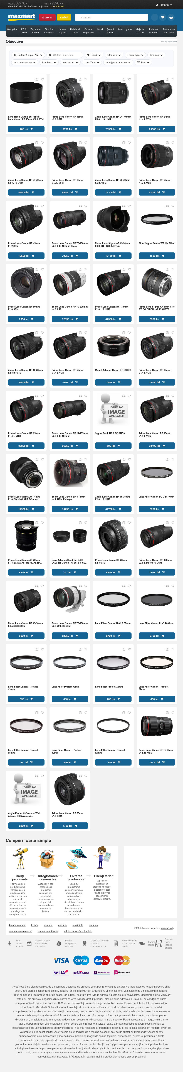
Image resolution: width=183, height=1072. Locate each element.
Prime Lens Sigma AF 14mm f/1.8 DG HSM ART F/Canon (24, 498)
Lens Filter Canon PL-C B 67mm (113, 623)
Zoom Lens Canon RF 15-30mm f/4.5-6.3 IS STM (25, 624)
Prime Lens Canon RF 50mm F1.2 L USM (154, 181)
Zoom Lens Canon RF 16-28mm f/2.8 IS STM (25, 371)
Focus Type (133, 55)
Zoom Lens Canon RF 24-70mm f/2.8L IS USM (25, 181)
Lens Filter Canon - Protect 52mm (66, 751)
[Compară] (36, 79)
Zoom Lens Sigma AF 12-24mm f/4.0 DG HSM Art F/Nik (112, 244)
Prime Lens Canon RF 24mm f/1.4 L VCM (154, 118)
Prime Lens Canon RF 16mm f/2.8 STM (67, 118)
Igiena (129, 29)
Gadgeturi (12, 29)
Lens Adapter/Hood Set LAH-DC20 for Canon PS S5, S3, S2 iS (68, 561)
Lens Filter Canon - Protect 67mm (153, 688)
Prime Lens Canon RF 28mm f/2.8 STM (111, 561)
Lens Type (90, 62)
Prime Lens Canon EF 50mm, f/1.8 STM (24, 308)
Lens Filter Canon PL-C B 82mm (156, 623)
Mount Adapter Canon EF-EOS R (113, 370)
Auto (120, 29)
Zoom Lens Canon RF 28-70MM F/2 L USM (112, 181)
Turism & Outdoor (153, 31)
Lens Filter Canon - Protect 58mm (23, 751)
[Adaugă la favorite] (42, 79)
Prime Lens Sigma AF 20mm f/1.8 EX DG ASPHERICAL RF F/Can (24, 561)
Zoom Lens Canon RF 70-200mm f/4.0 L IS (70, 308)
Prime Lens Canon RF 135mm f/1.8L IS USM (111, 308)
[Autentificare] (154, 17)
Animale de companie (169, 31)
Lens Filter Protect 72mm (109, 686)
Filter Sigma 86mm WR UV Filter (157, 243)
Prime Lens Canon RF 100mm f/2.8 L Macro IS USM (155, 561)
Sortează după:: (28, 55)
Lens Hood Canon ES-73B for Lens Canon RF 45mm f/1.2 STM (26, 118)
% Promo (47, 17)
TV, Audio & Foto (36, 31)
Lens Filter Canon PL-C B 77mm (156, 496)
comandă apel (57, 6)
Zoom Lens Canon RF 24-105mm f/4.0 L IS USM (113, 118)
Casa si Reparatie (88, 31)
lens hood (47, 62)
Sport (100, 29)
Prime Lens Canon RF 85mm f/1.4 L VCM (24, 434)
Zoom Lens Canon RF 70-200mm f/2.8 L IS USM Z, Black (70, 244)
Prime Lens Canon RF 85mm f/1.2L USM (67, 181)
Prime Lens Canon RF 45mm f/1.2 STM (24, 244)
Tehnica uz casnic (49, 31)
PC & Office (24, 31)
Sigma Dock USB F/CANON (110, 433)
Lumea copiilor (62, 31)
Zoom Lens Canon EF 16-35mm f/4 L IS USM (156, 751)
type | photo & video (116, 62)
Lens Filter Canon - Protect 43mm (23, 688)
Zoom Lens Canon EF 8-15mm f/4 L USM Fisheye (68, 498)
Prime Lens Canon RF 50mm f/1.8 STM (67, 814)
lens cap (154, 55)
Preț (143, 62)
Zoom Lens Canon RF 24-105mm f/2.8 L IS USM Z (70, 434)
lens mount (68, 62)
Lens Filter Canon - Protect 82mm (110, 751)
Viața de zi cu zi (140, 31)
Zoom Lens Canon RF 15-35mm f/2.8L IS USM (112, 498)
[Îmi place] (162, 17)
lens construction (23, 62)
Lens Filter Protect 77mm (66, 686)
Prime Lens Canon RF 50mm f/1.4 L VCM (67, 371)
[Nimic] (171, 17)
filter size (112, 55)
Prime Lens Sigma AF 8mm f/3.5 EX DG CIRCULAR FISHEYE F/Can (157, 308)
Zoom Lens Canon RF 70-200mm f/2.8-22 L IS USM (70, 624)
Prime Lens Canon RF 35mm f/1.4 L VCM (154, 371)
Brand (94, 55)
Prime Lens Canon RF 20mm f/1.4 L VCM (154, 434)
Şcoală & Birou (110, 31)
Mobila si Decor (75, 31)
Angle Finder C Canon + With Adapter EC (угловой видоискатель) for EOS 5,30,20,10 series (24, 814)
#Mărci (64, 17)
